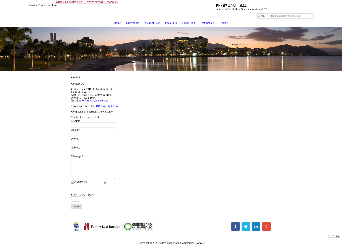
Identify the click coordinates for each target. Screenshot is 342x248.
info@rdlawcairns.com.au (93, 100)
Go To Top (334, 236)
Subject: (76, 147)
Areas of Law (152, 22)
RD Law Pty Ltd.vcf (107, 106)
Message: (77, 156)
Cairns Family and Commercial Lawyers (85, 2)
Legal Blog (188, 22)
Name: (75, 120)
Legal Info (171, 22)
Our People (132, 22)
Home (117, 22)
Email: (75, 129)
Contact (224, 22)
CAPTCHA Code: (82, 194)
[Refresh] (105, 183)
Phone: (75, 138)
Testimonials (207, 22)
